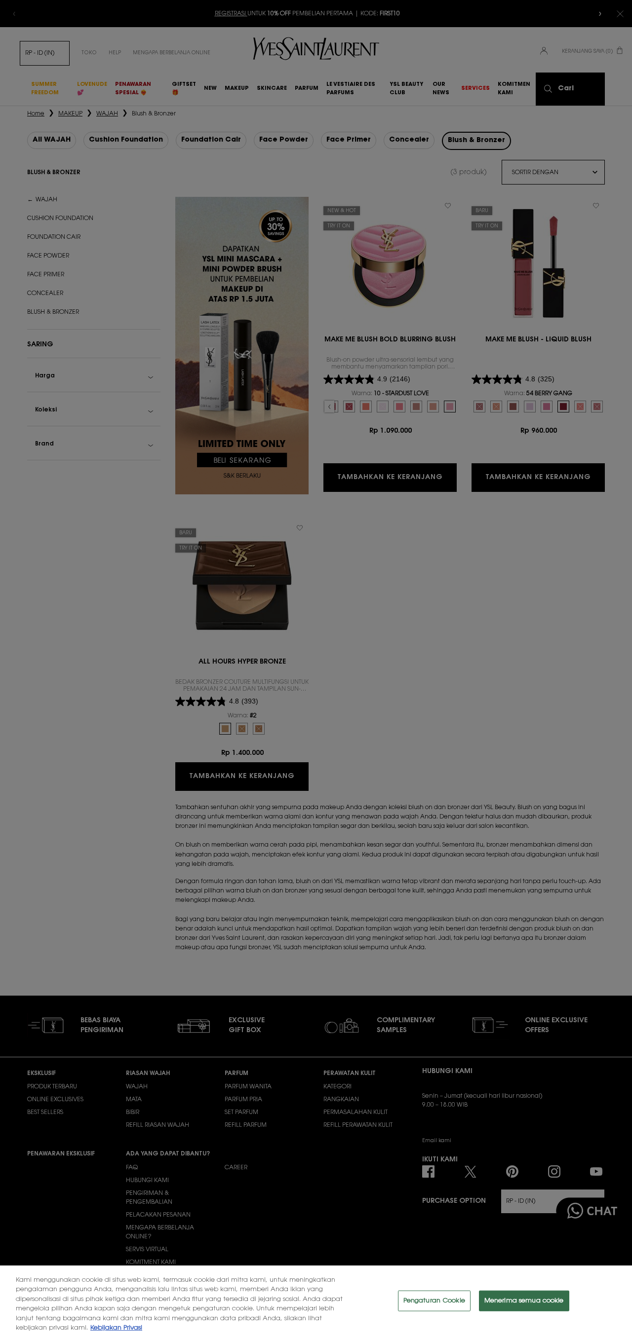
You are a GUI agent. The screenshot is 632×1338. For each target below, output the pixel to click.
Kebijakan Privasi (116, 1328)
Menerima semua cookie (524, 1301)
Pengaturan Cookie (434, 1301)
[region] (316, 1301)
